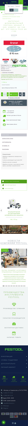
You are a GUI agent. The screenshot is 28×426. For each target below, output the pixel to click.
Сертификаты (6, 142)
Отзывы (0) (5, 145)
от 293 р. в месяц (16, 103)
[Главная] (1, 12)
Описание (5, 135)
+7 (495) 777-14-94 (8, 393)
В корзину (14, 94)
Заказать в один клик (15, 97)
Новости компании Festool (14, 241)
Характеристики (7, 138)
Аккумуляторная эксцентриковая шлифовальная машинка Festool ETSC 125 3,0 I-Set (14, 214)
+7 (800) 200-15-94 (8, 395)
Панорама (5, 149)
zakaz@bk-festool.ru (9, 403)
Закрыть (24, 8)
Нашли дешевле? (6, 84)
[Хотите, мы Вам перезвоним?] (3, 422)
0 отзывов (13, 36)
